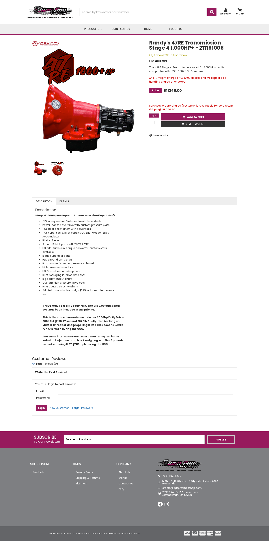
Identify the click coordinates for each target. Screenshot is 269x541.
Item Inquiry (160, 135)
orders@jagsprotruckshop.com (182, 488)
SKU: (151, 61)
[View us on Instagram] (167, 505)
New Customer (59, 408)
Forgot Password (82, 408)
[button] (148, 12)
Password (43, 398)
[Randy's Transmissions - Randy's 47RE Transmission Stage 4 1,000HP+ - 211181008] (45, 43)
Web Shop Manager (130, 533)
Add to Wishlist (195, 124)
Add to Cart (195, 117)
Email (40, 391)
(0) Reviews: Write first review (168, 55)
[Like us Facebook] (160, 505)
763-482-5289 (171, 476)
